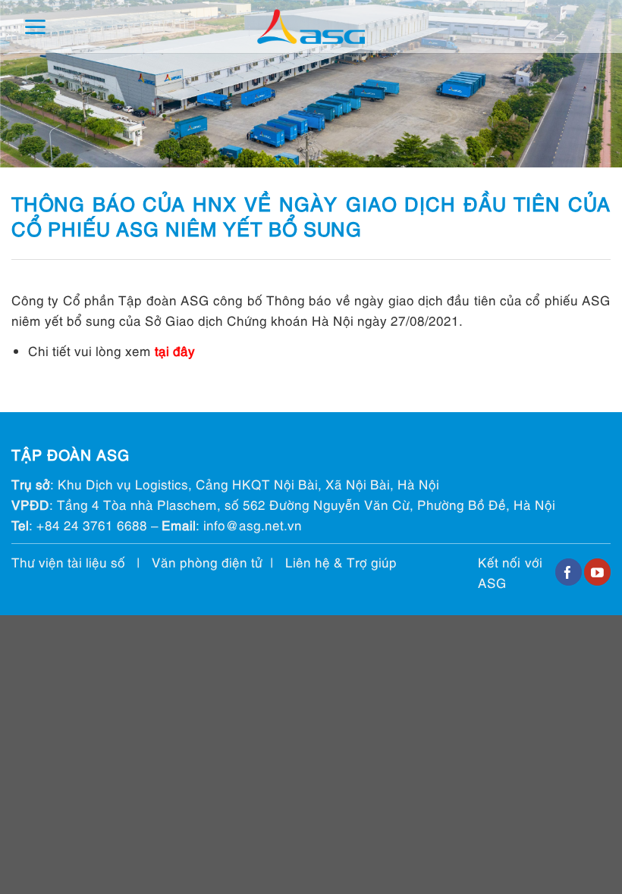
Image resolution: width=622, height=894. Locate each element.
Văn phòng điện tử (207, 561)
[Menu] (34, 27)
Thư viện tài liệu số (68, 561)
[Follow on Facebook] (568, 572)
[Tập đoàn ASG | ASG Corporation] (311, 27)
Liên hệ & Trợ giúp (341, 561)
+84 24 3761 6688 (91, 524)
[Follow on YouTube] (597, 572)
